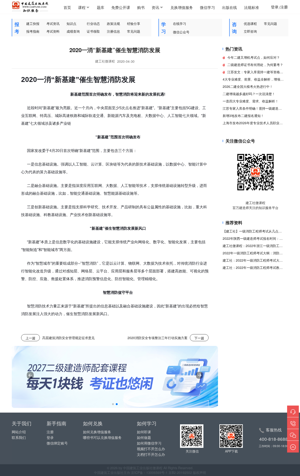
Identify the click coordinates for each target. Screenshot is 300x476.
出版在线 (229, 7)
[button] (113, 404)
